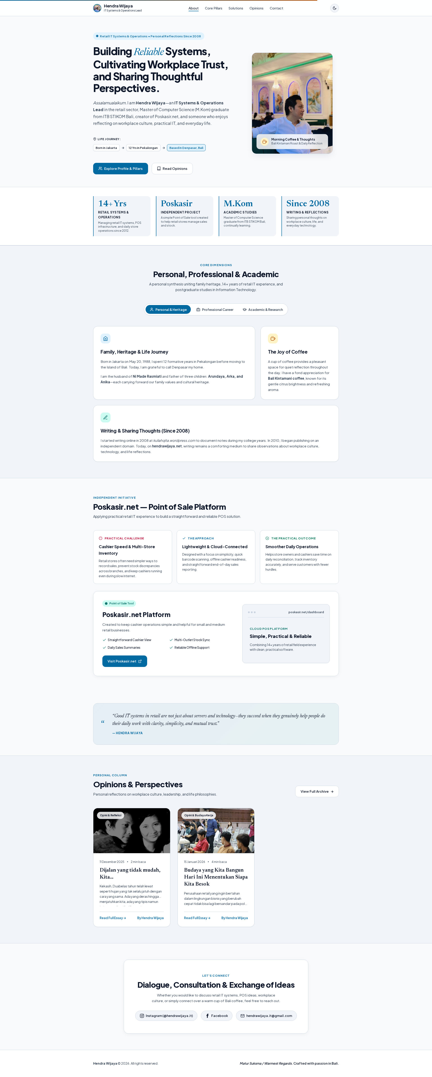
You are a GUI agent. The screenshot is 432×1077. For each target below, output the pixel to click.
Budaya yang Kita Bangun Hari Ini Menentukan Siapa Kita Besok (216, 877)
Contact (276, 8)
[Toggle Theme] (334, 8)
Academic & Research (265, 309)
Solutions (236, 8)
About (194, 8)
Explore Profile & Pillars (123, 168)
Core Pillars (213, 8)
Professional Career (217, 309)
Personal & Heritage (171, 309)
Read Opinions (175, 168)
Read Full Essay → (113, 918)
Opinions (256, 8)
